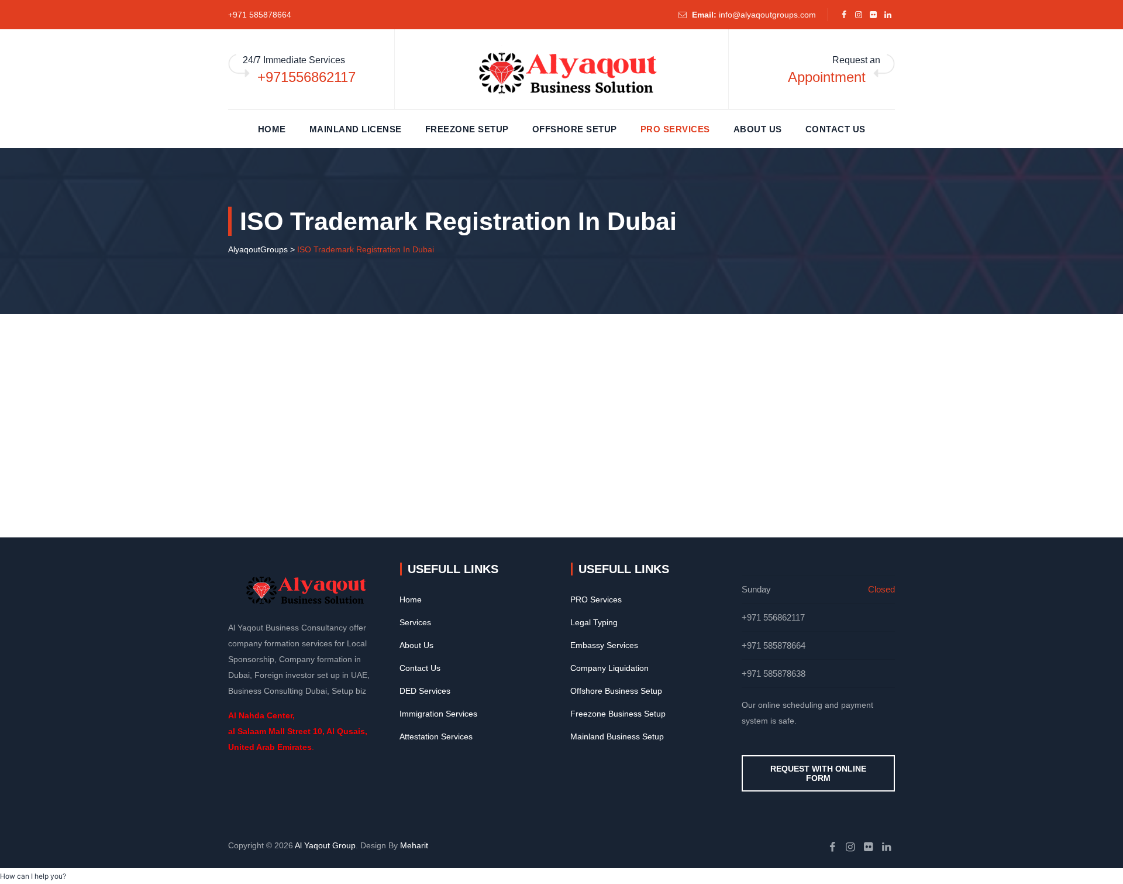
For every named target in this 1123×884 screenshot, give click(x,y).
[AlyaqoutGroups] (561, 73)
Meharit (414, 845)
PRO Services (675, 129)
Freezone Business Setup (618, 713)
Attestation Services (436, 736)
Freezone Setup (467, 129)
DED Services (424, 690)
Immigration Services (438, 713)
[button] (33, 876)
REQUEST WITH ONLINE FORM (818, 773)
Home (272, 129)
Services (415, 622)
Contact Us (835, 129)
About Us (757, 129)
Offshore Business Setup (616, 690)
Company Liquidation (609, 668)
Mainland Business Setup (617, 736)
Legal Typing (594, 622)
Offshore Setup (574, 129)
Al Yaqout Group (325, 845)
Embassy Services (604, 645)
